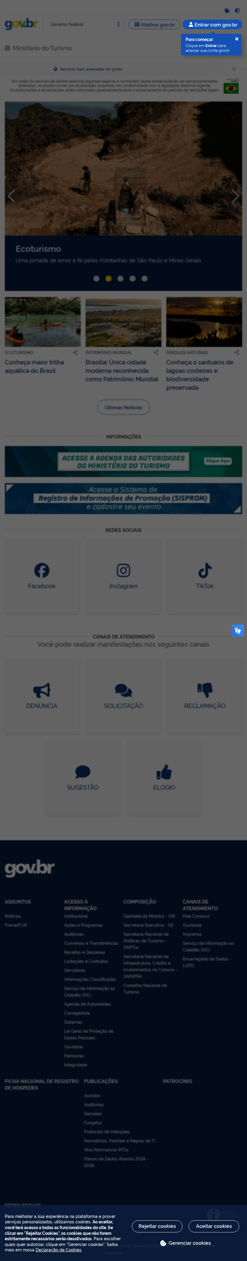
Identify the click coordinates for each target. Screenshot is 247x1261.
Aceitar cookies (214, 1225)
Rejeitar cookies (157, 1225)
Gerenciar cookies (190, 1242)
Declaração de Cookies (58, 1249)
